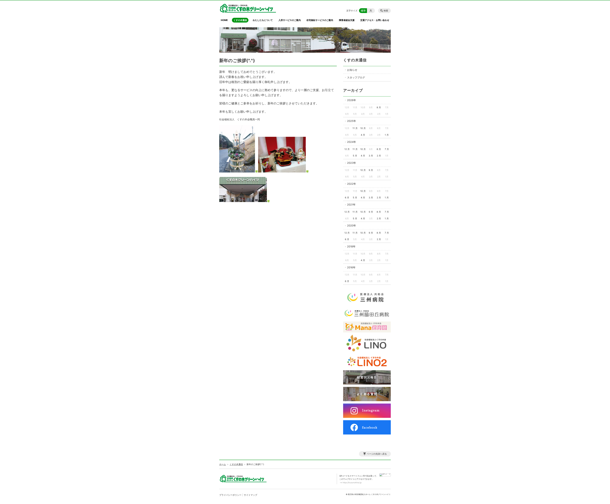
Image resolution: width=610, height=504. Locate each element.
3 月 (371, 155)
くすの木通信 (240, 20)
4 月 (363, 134)
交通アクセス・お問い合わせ (374, 20)
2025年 (351, 121)
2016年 (351, 267)
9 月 (371, 170)
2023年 (351, 162)
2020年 (351, 225)
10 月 (363, 128)
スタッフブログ (356, 77)
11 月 (355, 128)
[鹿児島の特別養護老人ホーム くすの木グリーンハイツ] (247, 8)
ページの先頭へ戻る (377, 453)
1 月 (387, 134)
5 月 (355, 155)
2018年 (351, 246)
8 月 (379, 107)
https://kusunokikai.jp (352, 482)
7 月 (387, 149)
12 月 (347, 149)
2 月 (379, 155)
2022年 (351, 183)
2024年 (351, 141)
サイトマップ (250, 495)
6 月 (347, 197)
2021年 (351, 204)
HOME (224, 20)
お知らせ (352, 69)
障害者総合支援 (347, 20)
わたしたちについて (263, 20)
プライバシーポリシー (230, 495)
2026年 (351, 100)
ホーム (222, 464)
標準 (363, 10)
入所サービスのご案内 (289, 20)
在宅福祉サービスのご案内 (319, 20)
